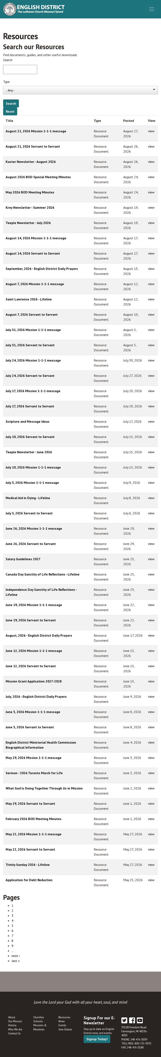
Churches (38, 1017)
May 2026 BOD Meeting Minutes (30, 192)
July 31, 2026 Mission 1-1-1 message (33, 330)
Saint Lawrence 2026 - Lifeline (29, 299)
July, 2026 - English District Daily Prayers (36, 696)
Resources (64, 1017)
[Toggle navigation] (152, 9)
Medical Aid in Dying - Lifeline (28, 498)
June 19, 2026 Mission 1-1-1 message (34, 605)
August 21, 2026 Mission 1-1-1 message (36, 131)
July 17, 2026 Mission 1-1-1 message (33, 391)
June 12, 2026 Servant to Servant (31, 666)
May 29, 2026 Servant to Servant (30, 803)
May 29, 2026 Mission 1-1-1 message (33, 758)
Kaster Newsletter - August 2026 (31, 162)
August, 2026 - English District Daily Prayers (39, 635)
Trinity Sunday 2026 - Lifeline (28, 865)
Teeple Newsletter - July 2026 (28, 223)
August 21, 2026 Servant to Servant (33, 146)
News (61, 1021)
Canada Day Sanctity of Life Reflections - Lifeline (42, 574)
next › (16, 956)
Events (62, 1025)
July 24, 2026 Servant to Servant (30, 375)
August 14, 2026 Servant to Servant (33, 253)
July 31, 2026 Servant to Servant (30, 345)
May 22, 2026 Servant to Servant (30, 849)
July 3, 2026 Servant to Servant (29, 513)
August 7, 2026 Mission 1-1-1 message (35, 284)
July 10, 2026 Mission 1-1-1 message (33, 467)
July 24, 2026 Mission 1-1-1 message (33, 360)
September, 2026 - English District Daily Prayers (42, 269)
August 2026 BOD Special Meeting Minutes (38, 177)
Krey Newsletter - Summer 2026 (30, 207)
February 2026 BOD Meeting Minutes (33, 819)
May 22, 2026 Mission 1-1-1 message (33, 834)
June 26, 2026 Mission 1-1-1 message (34, 528)
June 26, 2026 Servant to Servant (31, 544)
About (11, 1017)
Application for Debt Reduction (29, 880)
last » (16, 961)
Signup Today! (97, 1039)
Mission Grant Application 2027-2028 (34, 681)
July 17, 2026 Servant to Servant (30, 406)
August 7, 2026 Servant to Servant (32, 314)
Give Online (65, 1029)
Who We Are (15, 1029)
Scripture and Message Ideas (27, 421)
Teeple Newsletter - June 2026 (29, 452)
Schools (38, 1021)
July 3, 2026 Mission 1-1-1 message (32, 482)
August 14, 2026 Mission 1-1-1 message (36, 238)
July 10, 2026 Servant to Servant (30, 437)
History (12, 1025)
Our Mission (15, 1021)
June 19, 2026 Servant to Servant (31, 620)
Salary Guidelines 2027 (23, 559)
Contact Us (14, 1033)
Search (7, 60)
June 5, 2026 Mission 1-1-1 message (33, 712)
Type (6, 82)
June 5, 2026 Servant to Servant (30, 727)
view (151, 131)
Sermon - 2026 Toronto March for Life (34, 773)
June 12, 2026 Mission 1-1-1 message (34, 651)
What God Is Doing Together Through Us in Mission (44, 788)
